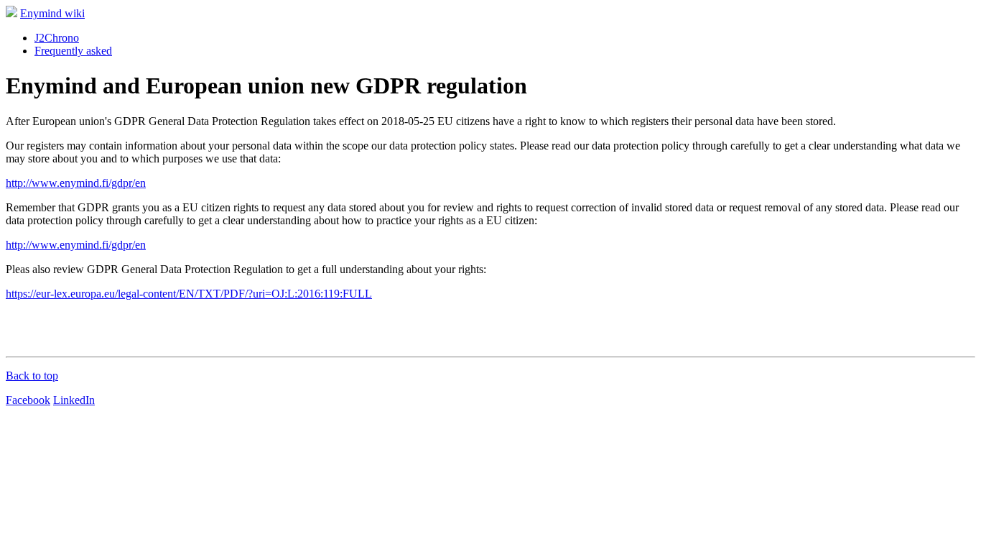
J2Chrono (56, 38)
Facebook (28, 400)
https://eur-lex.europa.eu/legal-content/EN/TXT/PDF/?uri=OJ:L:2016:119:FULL (189, 294)
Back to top (32, 375)
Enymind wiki (52, 13)
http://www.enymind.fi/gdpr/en (76, 183)
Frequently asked (73, 51)
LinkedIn (74, 400)
